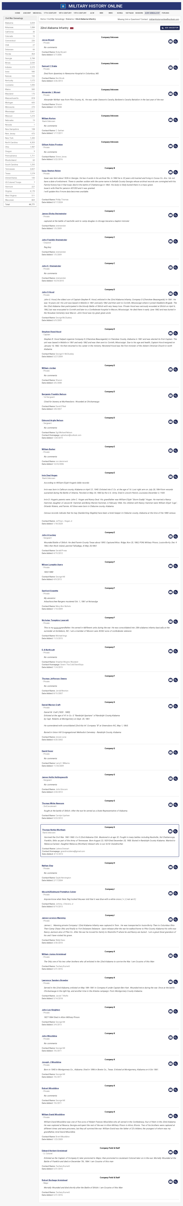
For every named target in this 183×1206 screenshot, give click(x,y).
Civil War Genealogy (55, 19)
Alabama (70, 19)
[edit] (175, 41)
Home (43, 19)
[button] (89, 40)
